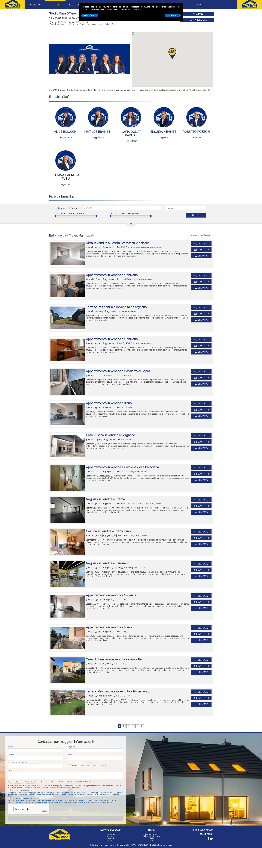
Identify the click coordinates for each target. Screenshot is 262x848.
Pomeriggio (84, 765)
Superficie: (116, 213)
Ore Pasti (102, 765)
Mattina (74, 765)
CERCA (196, 215)
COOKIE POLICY (137, 9)
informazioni (40, 781)
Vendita (63, 208)
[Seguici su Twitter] (211, 839)
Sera (94, 765)
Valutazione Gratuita (151, 836)
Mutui (151, 838)
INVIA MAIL (198, 14)
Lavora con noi (110, 840)
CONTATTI (201, 249)
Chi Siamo (110, 834)
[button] (172, 53)
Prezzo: (59, 213)
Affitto (75, 208)
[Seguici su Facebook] (208, 839)
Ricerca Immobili (151, 834)
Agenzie (110, 836)
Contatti (111, 838)
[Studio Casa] (59, 840)
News (151, 840)
